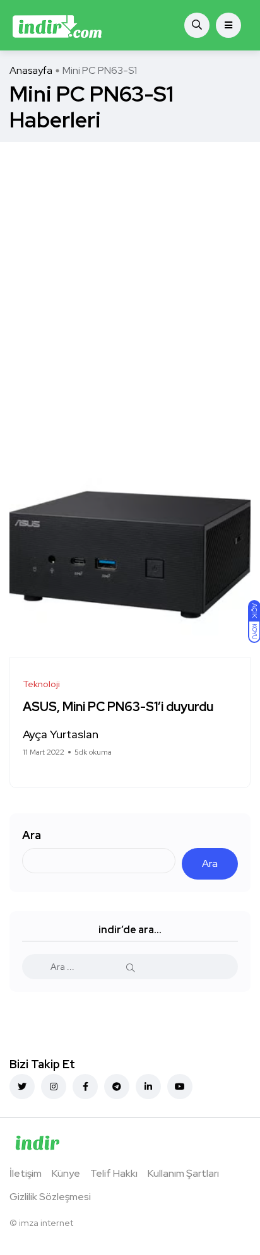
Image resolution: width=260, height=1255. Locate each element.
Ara (31, 835)
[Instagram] (53, 1086)
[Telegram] (116, 1086)
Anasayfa (30, 70)
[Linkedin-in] (148, 1086)
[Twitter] (22, 1086)
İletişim (25, 1173)
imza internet (46, 1222)
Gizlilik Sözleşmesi (50, 1196)
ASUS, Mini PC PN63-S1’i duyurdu (118, 707)
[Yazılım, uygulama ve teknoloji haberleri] (57, 25)
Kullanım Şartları (183, 1173)
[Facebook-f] (85, 1086)
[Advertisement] (130, 278)
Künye (66, 1173)
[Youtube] (179, 1086)
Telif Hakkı (114, 1173)
